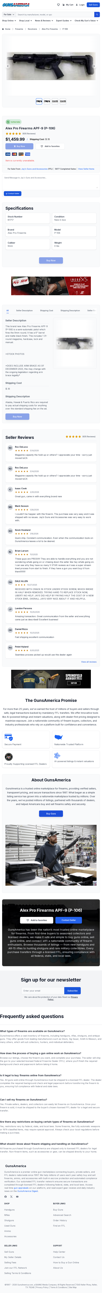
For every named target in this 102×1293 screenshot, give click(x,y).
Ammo (7, 1231)
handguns (65, 1035)
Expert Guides (62, 20)
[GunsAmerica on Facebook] (5, 1196)
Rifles (7, 1215)
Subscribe (72, 990)
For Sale (7, 14)
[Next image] (94, 66)
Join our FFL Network (15, 1267)
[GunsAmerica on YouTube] (17, 1196)
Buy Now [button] (21, 146)
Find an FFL (59, 1225)
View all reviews (89, 662)
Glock (65, 1039)
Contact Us (58, 1257)
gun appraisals (21, 1188)
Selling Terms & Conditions (17, 1273)
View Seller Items (86, 169)
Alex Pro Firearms (50, 29)
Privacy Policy (42, 1287)
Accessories (10, 1236)
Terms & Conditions (58, 1287)
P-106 (65, 29)
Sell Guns (93, 5)
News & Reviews (43, 20)
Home (7, 29)
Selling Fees (10, 1262)
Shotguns (9, 1220)
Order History (60, 1220)
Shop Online (8, 20)
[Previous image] (7, 66)
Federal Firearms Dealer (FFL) (49, 1061)
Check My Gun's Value (85, 20)
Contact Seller (13, 194)
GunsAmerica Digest (27, 1191)
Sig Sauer (74, 1039)
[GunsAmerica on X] (11, 1196)
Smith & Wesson (88, 1039)
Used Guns (9, 1225)
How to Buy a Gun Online (66, 1262)
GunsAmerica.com (25, 1285)
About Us (58, 1267)
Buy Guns (51, 813)
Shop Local (24, 20)
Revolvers (32, 29)
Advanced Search (62, 1215)
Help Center (59, 1251)
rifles (73, 1035)
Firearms (19, 29)
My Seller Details (12, 1257)
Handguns (9, 1209)
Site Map (73, 1287)
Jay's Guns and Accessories (34, 169)
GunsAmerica (15, 1166)
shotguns (82, 1035)
